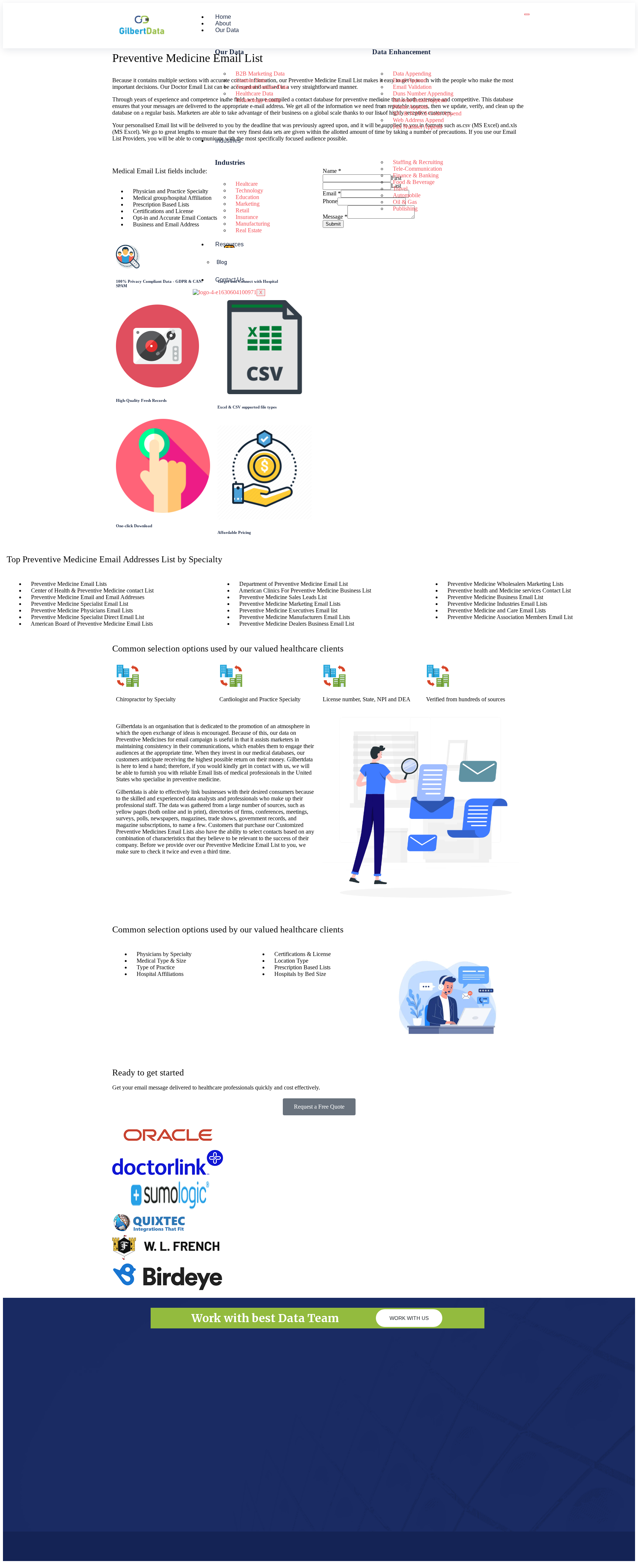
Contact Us (229, 280)
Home (223, 17)
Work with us (409, 1318)
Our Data (227, 30)
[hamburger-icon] (526, 14)
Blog (222, 262)
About (223, 23)
